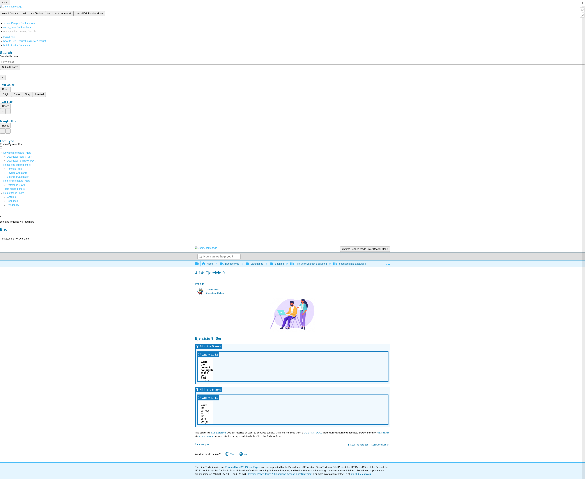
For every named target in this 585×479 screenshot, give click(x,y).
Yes (232, 454)
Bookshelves (232, 263)
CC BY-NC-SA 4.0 (313, 432)
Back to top (200, 444)
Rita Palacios (212, 290)
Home (210, 263)
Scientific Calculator (17, 177)
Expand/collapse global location (388, 263)
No (245, 454)
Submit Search (10, 67)
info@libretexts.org (360, 474)
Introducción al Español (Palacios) (357, 263)
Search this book (9, 56)
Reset (5, 89)
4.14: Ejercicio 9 (218, 432)
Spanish (279, 263)
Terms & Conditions (275, 474)
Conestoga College (215, 293)
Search (200, 256)
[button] (12, 201)
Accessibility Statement (299, 474)
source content (206, 436)
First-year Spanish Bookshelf (311, 263)
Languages (257, 263)
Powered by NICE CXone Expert (243, 467)
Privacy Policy (256, 474)
